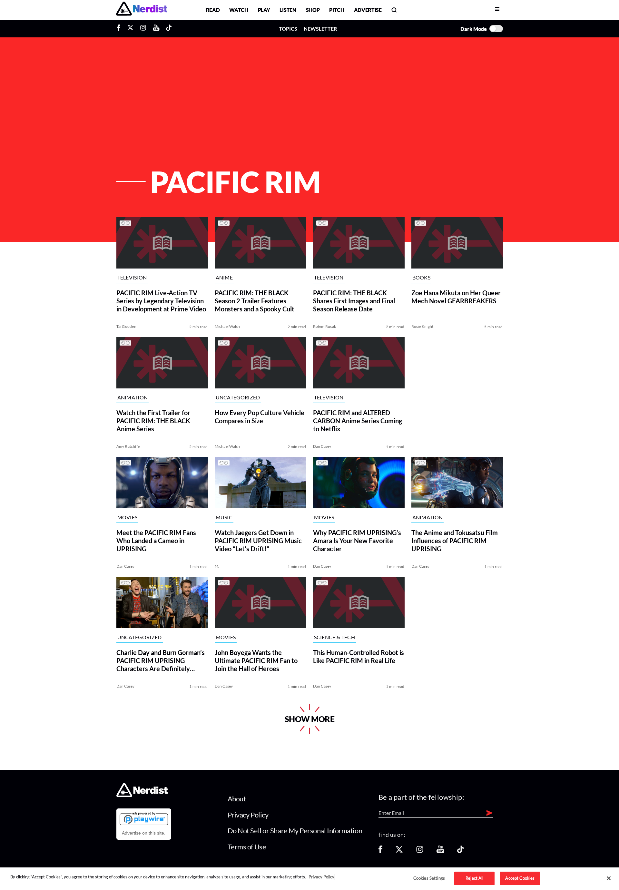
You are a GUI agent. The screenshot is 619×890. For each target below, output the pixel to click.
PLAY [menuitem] (264, 10)
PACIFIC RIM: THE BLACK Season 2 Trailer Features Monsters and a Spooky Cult (254, 301)
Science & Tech (334, 637)
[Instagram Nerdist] (143, 28)
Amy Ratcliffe (128, 446)
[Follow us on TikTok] (460, 851)
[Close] (609, 878)
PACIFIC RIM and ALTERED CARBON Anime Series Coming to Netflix (357, 421)
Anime (224, 278)
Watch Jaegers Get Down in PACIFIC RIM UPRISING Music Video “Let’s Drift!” (258, 541)
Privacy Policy (248, 814)
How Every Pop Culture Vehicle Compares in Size (259, 417)
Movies (127, 517)
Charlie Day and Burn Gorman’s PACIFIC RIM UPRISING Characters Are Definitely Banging (160, 661)
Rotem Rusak (324, 326)
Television (132, 278)
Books (421, 278)
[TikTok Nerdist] (169, 28)
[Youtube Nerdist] (156, 28)
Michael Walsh (227, 326)
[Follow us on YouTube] (440, 851)
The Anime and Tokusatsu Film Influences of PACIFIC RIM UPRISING (454, 541)
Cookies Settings (429, 878)
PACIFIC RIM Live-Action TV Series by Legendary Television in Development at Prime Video (161, 301)
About (237, 798)
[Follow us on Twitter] (399, 851)
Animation (132, 398)
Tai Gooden (126, 326)
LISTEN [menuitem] (288, 10)
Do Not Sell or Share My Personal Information (295, 830)
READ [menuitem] (213, 10)
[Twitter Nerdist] (130, 28)
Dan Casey (322, 446)
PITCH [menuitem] (336, 10)
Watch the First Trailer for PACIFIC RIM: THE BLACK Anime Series (153, 421)
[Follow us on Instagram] (420, 851)
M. (217, 566)
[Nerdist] (141, 10)
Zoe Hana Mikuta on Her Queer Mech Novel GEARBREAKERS (456, 297)
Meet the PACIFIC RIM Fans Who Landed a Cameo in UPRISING (156, 541)
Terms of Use (247, 846)
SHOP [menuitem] (313, 10)
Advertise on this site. (143, 833)
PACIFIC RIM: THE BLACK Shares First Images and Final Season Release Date (354, 301)
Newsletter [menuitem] (320, 28)
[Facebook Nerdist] (120, 28)
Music (224, 517)
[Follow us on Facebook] (380, 851)
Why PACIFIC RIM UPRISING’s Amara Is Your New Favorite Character (357, 541)
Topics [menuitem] (288, 28)
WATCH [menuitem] (238, 10)
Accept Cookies (520, 878)
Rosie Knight (422, 326)
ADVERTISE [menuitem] (368, 10)
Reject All (474, 878)
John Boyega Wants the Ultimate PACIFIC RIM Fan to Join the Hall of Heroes (256, 660)
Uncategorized (238, 398)
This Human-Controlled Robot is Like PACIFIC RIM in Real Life (358, 656)
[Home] (142, 795)
